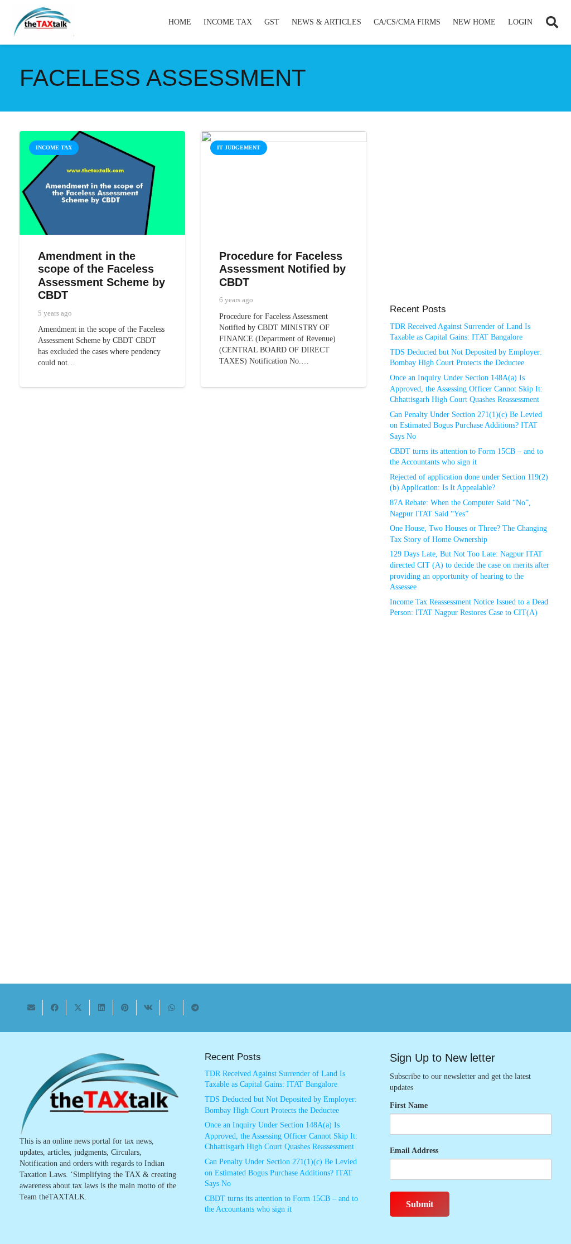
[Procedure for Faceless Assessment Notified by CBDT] (283, 136)
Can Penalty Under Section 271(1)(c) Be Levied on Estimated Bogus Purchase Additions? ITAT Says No (466, 425)
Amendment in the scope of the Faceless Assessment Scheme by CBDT (101, 276)
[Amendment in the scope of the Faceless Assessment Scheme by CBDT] (102, 136)
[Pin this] (125, 1007)
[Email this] (31, 1007)
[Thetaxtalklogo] (43, 22)
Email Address (414, 1150)
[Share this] (54, 1007)
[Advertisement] (470, 223)
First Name (409, 1105)
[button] (257, 22)
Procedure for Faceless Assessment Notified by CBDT (282, 269)
